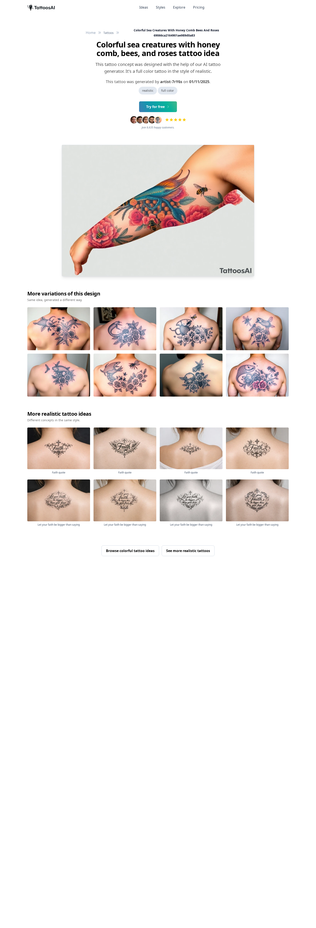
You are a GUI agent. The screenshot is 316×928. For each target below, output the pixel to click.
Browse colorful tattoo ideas (130, 550)
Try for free (155, 106)
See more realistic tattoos (188, 550)
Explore (179, 7)
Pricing (198, 7)
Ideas (143, 7)
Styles (160, 7)
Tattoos (108, 33)
